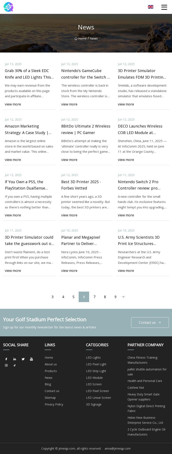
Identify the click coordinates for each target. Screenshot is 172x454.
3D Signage (94, 404)
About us (51, 364)
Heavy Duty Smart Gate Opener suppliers (144, 396)
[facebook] (6, 359)
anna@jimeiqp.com (118, 448)
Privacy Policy (54, 404)
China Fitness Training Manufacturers (142, 360)
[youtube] (31, 359)
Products (51, 371)
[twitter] (23, 359)
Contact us (147, 322)
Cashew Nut (136, 388)
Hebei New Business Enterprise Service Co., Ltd (145, 420)
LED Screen (94, 384)
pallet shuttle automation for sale (147, 371)
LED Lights (93, 357)
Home (82, 38)
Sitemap (50, 398)
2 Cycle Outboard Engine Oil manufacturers (146, 431)
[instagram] (6, 365)
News (48, 378)
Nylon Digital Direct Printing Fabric (146, 408)
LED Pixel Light (96, 364)
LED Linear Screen (98, 398)
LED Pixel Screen (97, 391)
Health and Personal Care (145, 381)
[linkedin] (15, 359)
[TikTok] (15, 365)
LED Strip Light (96, 371)
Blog (48, 384)
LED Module (94, 378)
